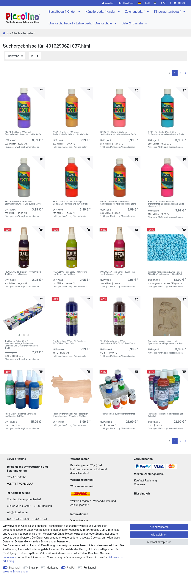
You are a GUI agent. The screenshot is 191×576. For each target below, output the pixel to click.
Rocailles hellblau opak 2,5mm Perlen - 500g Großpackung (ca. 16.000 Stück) (165, 273)
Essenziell (15, 567)
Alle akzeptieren (159, 527)
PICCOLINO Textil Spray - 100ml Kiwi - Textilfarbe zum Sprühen (70, 273)
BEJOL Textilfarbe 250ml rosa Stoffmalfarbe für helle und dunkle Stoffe (118, 133)
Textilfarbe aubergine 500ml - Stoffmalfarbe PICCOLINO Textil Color (117, 342)
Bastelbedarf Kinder (62, 11)
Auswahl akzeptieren (159, 542)
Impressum (9, 557)
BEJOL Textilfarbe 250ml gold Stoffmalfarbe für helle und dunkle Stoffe (70, 133)
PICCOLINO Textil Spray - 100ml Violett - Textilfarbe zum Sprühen (23, 273)
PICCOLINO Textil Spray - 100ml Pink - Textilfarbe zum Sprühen (118, 273)
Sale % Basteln (133, 23)
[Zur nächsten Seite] (185, 73)
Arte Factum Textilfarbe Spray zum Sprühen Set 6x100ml (20, 414)
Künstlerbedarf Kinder (100, 11)
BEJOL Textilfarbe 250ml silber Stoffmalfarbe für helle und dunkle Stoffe (23, 202)
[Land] (139, 3)
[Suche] (155, 3)
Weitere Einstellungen (16, 571)
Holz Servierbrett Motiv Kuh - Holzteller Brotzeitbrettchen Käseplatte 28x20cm (70, 414)
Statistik (33, 567)
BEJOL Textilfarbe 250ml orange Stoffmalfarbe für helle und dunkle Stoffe (70, 202)
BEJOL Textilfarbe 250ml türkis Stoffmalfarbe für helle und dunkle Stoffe (166, 133)
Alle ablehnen (159, 534)
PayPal (71, 567)
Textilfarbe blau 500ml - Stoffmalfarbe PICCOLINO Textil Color (69, 342)
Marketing (52, 567)
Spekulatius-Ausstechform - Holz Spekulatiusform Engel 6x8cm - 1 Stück (166, 342)
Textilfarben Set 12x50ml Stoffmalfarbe (117, 413)
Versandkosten (79, 520)
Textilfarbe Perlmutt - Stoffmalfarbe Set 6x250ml (165, 414)
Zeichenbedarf (135, 11)
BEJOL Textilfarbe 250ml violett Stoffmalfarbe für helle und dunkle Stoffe (23, 133)
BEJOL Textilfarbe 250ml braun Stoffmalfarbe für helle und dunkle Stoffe (118, 202)
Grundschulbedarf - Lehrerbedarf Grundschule (80, 23)
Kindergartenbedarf (168, 11)
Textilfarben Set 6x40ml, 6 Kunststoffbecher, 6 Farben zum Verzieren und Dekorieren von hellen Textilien (21, 344)
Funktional (90, 567)
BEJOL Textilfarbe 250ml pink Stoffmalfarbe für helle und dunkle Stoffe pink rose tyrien (166, 203)
